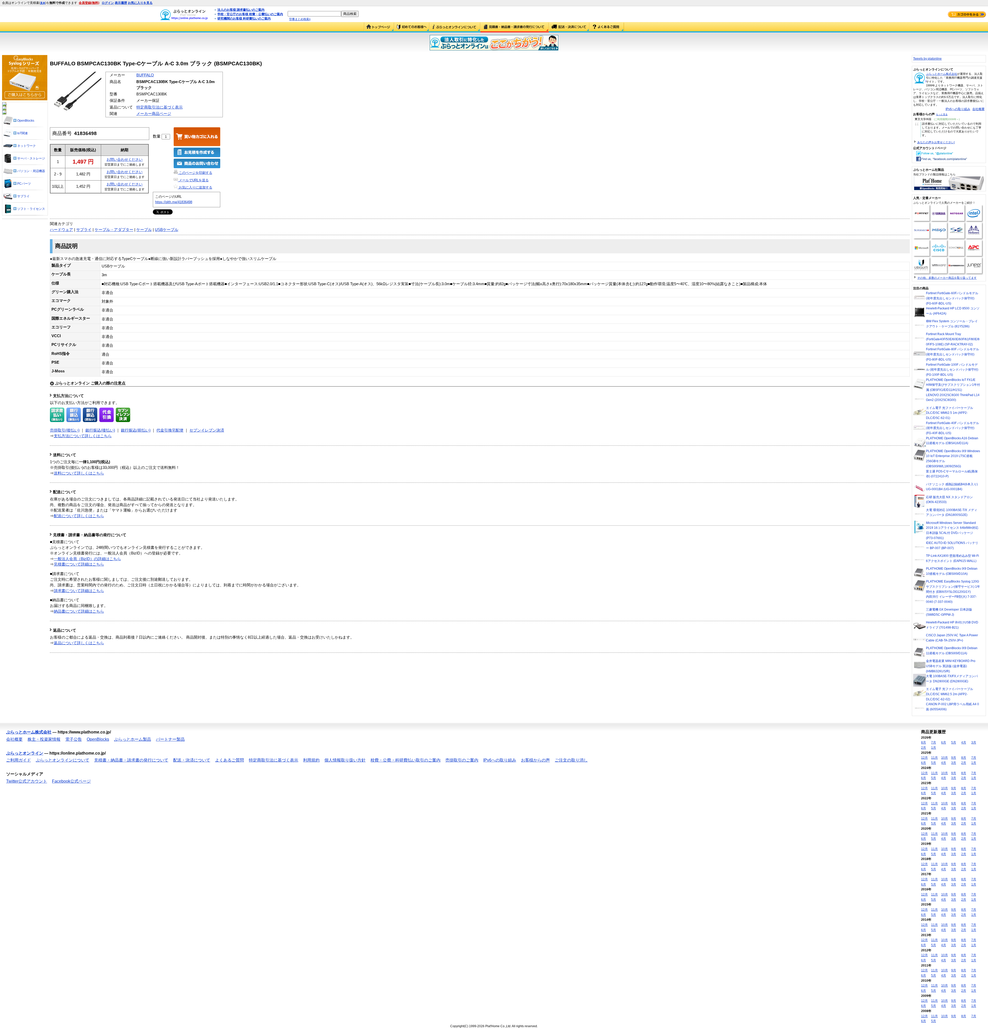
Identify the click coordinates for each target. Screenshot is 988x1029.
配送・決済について (569, 27)
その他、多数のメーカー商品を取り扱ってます (947, 277)
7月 (933, 742)
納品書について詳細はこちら (79, 611)
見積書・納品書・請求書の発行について (514, 27)
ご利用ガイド (411, 27)
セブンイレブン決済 (206, 430)
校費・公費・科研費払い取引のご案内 (405, 760)
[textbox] (314, 13)
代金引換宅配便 (169, 430)
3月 (973, 742)
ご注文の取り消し (571, 760)
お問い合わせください (125, 159)
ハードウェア (61, 230)
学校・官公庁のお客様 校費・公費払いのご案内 (250, 14)
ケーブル (144, 230)
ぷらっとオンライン (24, 753)
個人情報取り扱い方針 (345, 760)
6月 (943, 742)
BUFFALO (145, 75)
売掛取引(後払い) (65, 430)
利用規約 (311, 760)
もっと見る (942, 114)
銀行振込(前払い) (136, 430)
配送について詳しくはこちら (79, 516)
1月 (933, 747)
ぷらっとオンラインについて (454, 27)
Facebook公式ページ (71, 781)
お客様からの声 (535, 760)
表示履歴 (121, 3)
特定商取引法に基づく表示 (159, 107)
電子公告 (73, 739)
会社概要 (978, 109)
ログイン (108, 3)
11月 (934, 757)
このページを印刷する (195, 173)
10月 (944, 757)
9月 (953, 757)
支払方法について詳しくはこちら (83, 436)
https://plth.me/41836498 (173, 202)
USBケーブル (166, 230)
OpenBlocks (98, 739)
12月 (924, 757)
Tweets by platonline (927, 58)
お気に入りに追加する (195, 187)
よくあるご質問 (606, 27)
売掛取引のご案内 (461, 760)
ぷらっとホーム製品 (132, 739)
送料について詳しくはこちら (79, 473)
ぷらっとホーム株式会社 (941, 73)
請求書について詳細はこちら (79, 591)
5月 (953, 742)
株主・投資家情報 (44, 739)
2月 (923, 747)
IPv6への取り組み (958, 109)
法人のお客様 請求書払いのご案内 (240, 10)
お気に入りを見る (140, 3)
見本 (42, 3)
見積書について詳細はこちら (79, 564)
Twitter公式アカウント (26, 781)
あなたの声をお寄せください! (936, 142)
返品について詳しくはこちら (79, 643)
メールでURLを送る (193, 180)
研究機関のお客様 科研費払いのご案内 (244, 18)
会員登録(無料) (89, 3)
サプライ (84, 230)
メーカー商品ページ (153, 114)
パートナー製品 (170, 739)
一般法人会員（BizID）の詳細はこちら (87, 559)
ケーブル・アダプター (114, 230)
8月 (923, 742)
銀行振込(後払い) (100, 430)
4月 (963, 742)
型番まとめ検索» (300, 19)
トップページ (379, 27)
